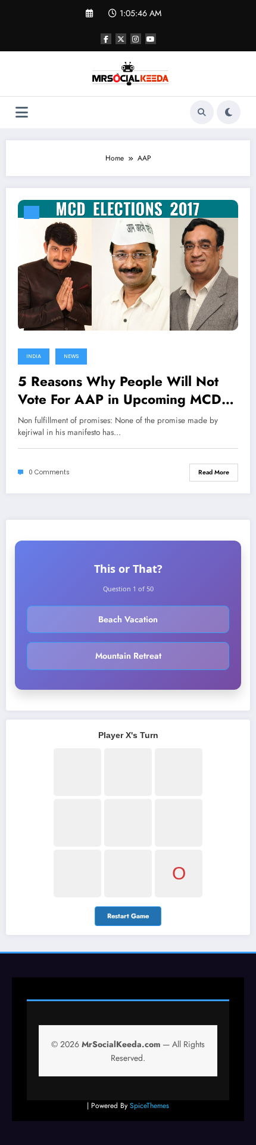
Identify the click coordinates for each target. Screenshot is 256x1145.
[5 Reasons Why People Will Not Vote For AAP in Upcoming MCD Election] (128, 264)
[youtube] (150, 38)
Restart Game (128, 916)
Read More (213, 472)
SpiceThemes (149, 1105)
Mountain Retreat (128, 656)
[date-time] (31, 212)
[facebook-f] (106, 38)
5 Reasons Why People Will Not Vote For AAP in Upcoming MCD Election (119, 390)
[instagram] (135, 38)
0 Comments (49, 472)
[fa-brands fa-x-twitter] (120, 38)
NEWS (71, 356)
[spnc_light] (229, 112)
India (33, 356)
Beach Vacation (128, 619)
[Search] (202, 112)
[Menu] (21, 112)
